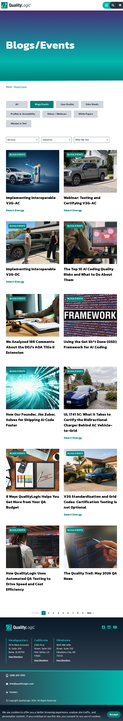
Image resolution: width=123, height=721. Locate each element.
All (16, 104)
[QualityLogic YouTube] (115, 628)
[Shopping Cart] (120, 5)
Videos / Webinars (57, 114)
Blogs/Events (42, 104)
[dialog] (61, 715)
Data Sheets (92, 104)
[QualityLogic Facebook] (103, 628)
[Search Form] (113, 5)
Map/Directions (16, 657)
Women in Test (19, 124)
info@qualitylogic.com (22, 684)
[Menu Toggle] (107, 5)
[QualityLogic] (16, 5)
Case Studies (67, 104)
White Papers (86, 114)
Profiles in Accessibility (23, 114)
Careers (13, 692)
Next (89, 613)
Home (9, 87)
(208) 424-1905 (17, 675)
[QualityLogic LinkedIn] (109, 628)
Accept (114, 714)
